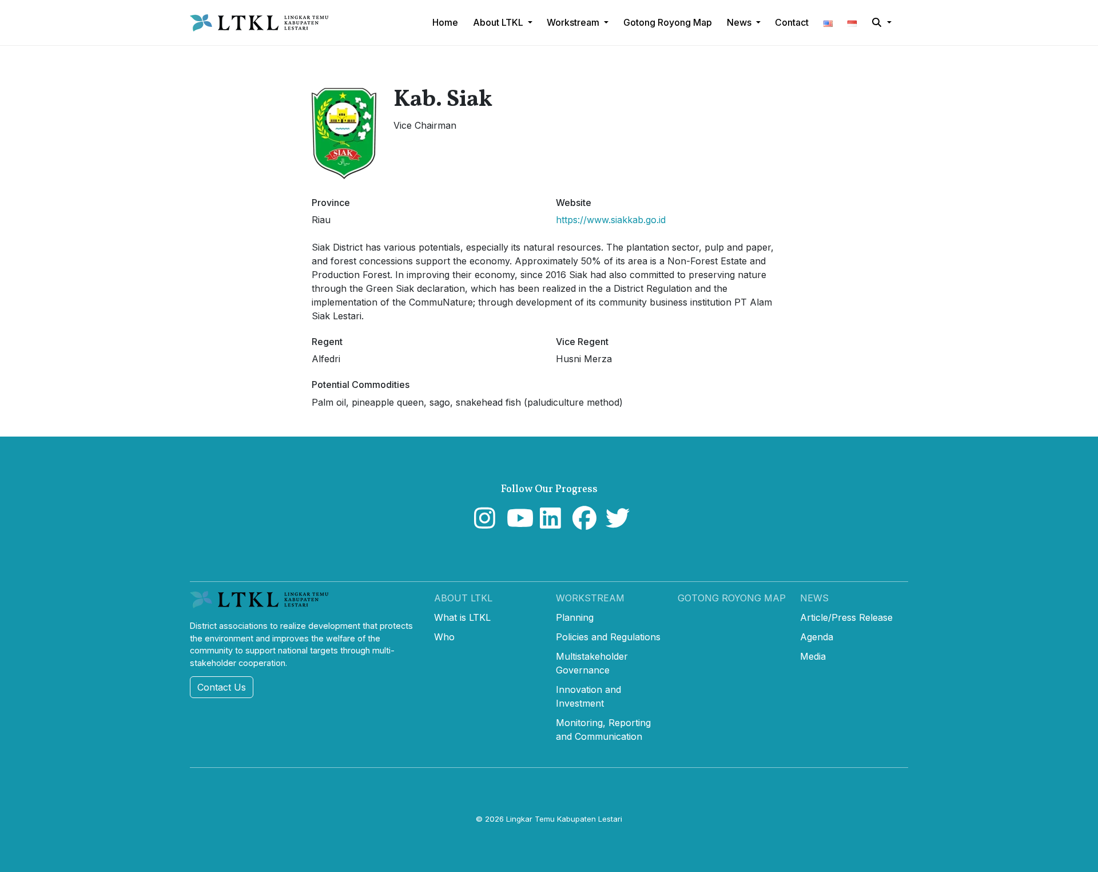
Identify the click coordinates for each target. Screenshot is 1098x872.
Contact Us (221, 687)
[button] (828, 22)
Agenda (816, 637)
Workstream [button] (574, 22)
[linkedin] (549, 523)
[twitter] (615, 523)
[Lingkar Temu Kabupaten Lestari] (263, 23)
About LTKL (463, 598)
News (814, 598)
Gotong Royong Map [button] (667, 22)
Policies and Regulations (608, 637)
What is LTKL (462, 617)
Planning (575, 617)
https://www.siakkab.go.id (611, 219)
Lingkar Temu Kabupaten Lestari (564, 818)
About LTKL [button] (499, 22)
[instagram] (483, 523)
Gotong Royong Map (732, 598)
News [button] (740, 22)
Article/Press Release (846, 617)
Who (444, 637)
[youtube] (516, 523)
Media (813, 656)
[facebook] (582, 523)
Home (445, 22)
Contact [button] (792, 22)
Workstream (590, 598)
